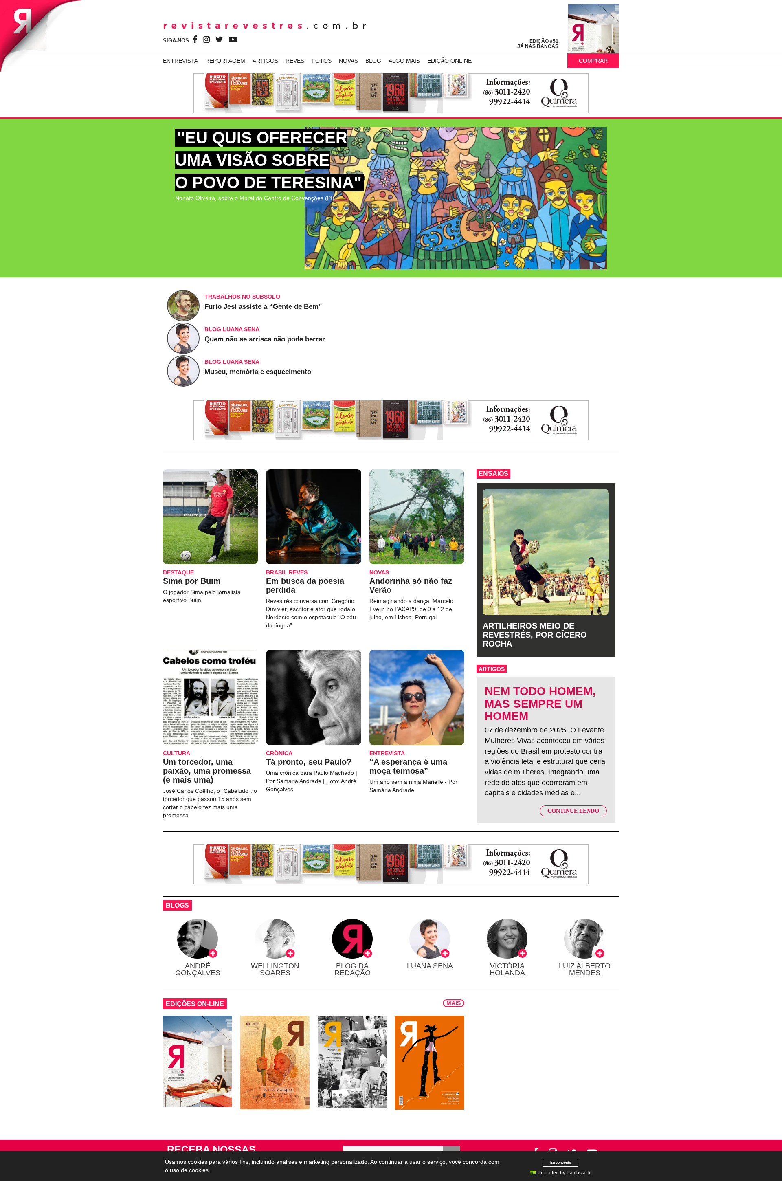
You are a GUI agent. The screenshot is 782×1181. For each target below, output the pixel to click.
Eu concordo (560, 1162)
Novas (348, 60)
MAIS (453, 1003)
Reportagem (225, 60)
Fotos (322, 60)
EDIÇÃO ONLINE (449, 60)
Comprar (593, 60)
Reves (295, 60)
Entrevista (180, 60)
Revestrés (265, 25)
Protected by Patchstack (564, 1173)
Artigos (265, 60)
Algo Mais (404, 60)
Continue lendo (573, 811)
